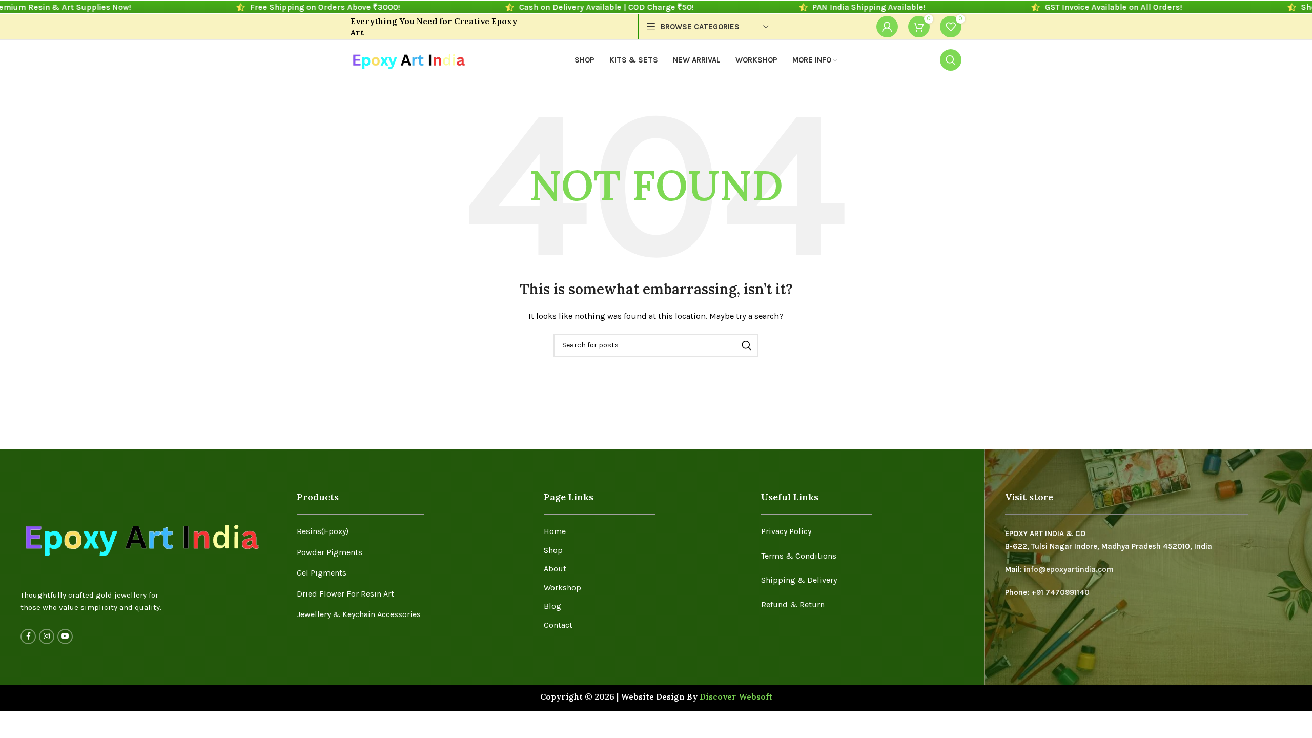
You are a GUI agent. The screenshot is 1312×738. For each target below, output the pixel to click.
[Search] (951, 60)
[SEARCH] (746, 345)
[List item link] (412, 531)
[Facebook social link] (28, 636)
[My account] (887, 26)
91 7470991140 (1063, 592)
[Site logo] (408, 59)
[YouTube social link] (65, 636)
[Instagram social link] (46, 636)
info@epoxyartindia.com (1069, 569)
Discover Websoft (736, 696)
